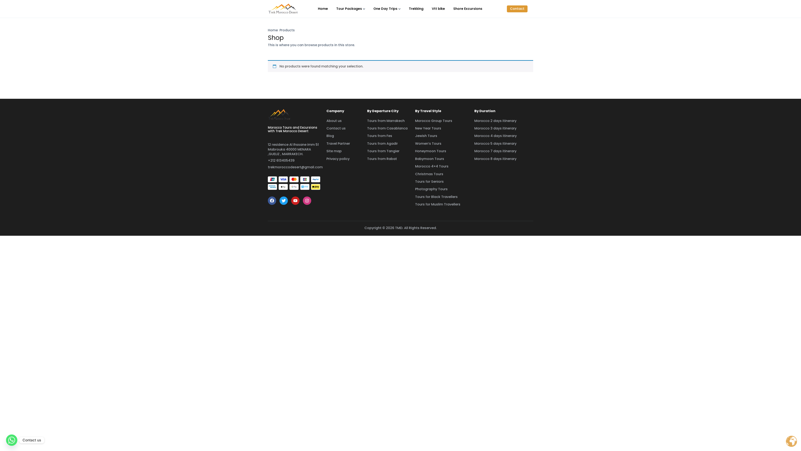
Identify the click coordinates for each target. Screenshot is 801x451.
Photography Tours (431, 189)
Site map (334, 151)
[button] (517, 8)
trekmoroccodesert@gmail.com (295, 167)
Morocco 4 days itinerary (495, 135)
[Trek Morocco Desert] (283, 8)
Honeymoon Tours (430, 151)
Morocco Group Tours (433, 120)
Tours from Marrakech (386, 120)
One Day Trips (385, 8)
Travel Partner (338, 143)
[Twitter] (284, 200)
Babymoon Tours (429, 158)
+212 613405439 (281, 160)
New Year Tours (428, 128)
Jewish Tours (426, 135)
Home (323, 8)
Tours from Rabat (382, 158)
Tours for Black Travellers (436, 196)
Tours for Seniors (429, 181)
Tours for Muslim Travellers (437, 204)
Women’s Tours (428, 143)
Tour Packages (349, 8)
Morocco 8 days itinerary (495, 158)
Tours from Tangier (383, 151)
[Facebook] (272, 200)
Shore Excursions (467, 8)
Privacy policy (338, 158)
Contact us (336, 128)
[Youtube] (295, 200)
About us (334, 120)
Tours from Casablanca (387, 128)
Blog (330, 135)
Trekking (416, 8)
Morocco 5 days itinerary (495, 143)
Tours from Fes (379, 135)
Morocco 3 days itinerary (495, 128)
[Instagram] (307, 200)
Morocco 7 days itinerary (495, 151)
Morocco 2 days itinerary (495, 120)
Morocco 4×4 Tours (431, 166)
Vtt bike (438, 8)
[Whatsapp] (11, 440)
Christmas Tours (429, 174)
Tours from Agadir (382, 143)
